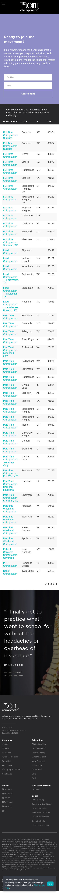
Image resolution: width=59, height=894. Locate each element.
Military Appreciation (11, 770)
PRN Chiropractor (10, 564)
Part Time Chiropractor (10, 317)
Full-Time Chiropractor (10, 155)
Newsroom (6, 753)
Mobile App (7, 774)
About (5, 744)
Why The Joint (38, 761)
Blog (34, 774)
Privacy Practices (39, 808)
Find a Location (39, 744)
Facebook (8, 802)
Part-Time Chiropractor (10, 362)
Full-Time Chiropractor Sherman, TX (10, 242)
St (38, 121)
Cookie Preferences (40, 817)
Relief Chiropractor (10, 572)
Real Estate (7, 765)
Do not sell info (38, 821)
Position (9, 121)
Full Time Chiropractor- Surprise (10, 135)
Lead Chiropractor (10, 252)
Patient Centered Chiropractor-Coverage (10, 553)
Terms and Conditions (41, 804)
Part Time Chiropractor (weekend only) (10, 351)
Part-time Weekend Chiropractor (10, 508)
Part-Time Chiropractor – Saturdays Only (11, 461)
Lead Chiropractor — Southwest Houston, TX (10, 306)
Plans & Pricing (38, 753)
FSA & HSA (37, 765)
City (24, 121)
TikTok (7, 798)
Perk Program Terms (41, 812)
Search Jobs (28, 93)
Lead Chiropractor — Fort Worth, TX (11, 278)
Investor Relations (10, 757)
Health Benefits (38, 748)
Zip (49, 121)
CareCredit (37, 770)
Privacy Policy (38, 800)
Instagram (8, 793)
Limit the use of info (40, 825)
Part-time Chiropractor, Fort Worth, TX (11, 473)
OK (50, 883)
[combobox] (28, 77)
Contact (35, 789)
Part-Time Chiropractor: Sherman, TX (10, 498)
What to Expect (39, 757)
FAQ (34, 778)
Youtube (8, 789)
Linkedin (8, 806)
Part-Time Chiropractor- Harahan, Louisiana (10, 485)
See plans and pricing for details (16, 870)
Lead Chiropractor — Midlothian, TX (10, 292)
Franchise (6, 761)
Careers (5, 748)
